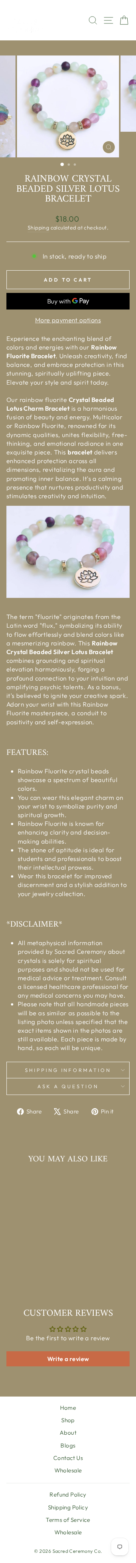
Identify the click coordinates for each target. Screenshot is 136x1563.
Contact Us (68, 1457)
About (68, 1432)
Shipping (38, 227)
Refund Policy (67, 1494)
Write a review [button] (68, 1359)
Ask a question (68, 1086)
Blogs (67, 1445)
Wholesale (68, 1470)
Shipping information (68, 1070)
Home (68, 1407)
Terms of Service (68, 1519)
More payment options (68, 320)
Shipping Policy (68, 1507)
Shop (68, 1420)
